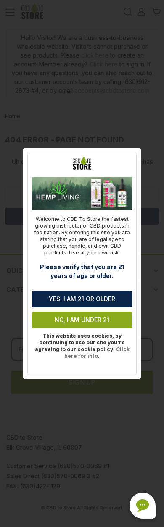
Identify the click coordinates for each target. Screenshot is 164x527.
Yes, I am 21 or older (82, 298)
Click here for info (97, 352)
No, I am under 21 (82, 319)
